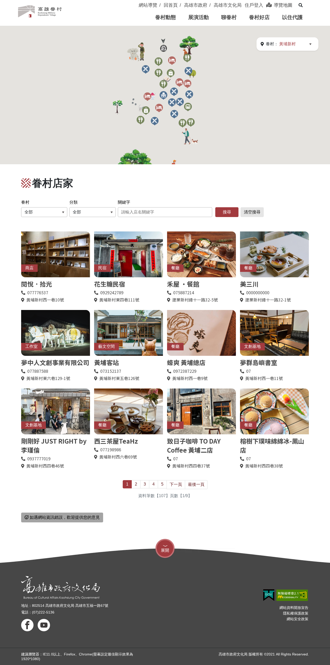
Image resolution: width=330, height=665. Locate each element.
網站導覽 (148, 5)
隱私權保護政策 (295, 613)
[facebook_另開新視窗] (27, 625)
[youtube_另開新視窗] (44, 625)
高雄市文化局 (228, 5)
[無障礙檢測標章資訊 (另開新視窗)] (292, 595)
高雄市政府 (195, 5)
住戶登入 (254, 5)
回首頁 (171, 5)
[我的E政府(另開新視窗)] (268, 595)
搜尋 (227, 212)
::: (136, 2)
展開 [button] (165, 550)
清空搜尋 (252, 212)
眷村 (25, 202)
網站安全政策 (297, 619)
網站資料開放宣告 (293, 608)
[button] (165, 17)
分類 (73, 202)
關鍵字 (124, 202)
